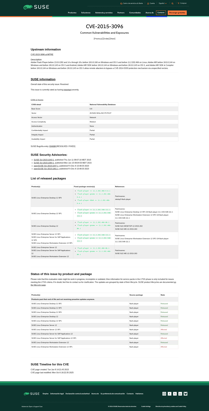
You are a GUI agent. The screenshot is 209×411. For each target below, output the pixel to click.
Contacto (160, 13)
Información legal (57, 394)
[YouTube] (164, 394)
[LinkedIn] (180, 394)
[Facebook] (169, 394)
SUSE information (43, 79)
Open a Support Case (35, 406)
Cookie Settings (146, 406)
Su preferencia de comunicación (113, 394)
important (67, 90)
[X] (175, 394)
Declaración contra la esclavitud (78, 394)
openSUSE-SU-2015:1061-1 (46, 169)
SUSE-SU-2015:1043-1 (44, 160)
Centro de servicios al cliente (133, 3)
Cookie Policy (182, 406)
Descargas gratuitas (177, 13)
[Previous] (98, 38)
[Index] (106, 38)
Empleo (46, 394)
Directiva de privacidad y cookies (165, 406)
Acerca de (95, 394)
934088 (52, 146)
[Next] (112, 38)
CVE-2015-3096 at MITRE (42, 54)
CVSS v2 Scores (37, 100)
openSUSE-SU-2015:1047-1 (46, 166)
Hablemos (139, 394)
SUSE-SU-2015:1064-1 (44, 163)
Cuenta (152, 3)
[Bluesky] (185, 394)
